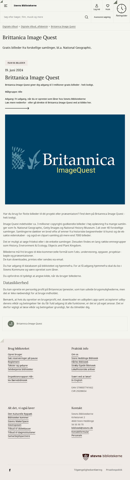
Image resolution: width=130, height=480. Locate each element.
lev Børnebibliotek (17, 380)
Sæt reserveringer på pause (23, 358)
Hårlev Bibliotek (80, 362)
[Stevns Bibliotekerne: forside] (102, 457)
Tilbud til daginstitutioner (21, 432)
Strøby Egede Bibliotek (83, 365)
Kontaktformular (80, 432)
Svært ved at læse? (81, 376)
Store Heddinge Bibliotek (85, 358)
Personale (77, 435)
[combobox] (45, 17)
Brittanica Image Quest (63, 26)
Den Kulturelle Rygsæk (20, 414)
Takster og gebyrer (18, 365)
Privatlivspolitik (114, 470)
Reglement (14, 362)
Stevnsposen (14, 425)
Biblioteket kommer (18, 417)
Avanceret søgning (102, 17)
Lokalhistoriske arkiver (83, 369)
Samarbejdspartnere (19, 436)
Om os (75, 354)
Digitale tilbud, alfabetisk (34, 26)
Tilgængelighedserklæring (88, 470)
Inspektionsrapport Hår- (21, 376)
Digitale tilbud (10, 26)
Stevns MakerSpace (18, 421)
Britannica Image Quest (29, 323)
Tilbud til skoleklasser (19, 428)
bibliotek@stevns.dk (82, 428)
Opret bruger (15, 354)
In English (77, 380)
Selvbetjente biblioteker (20, 369)
